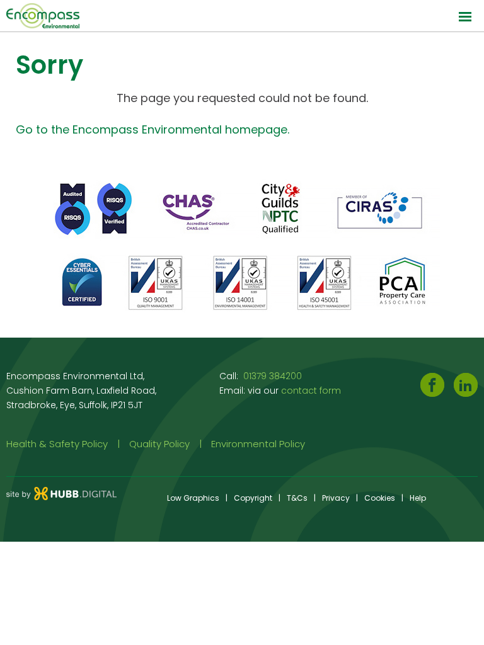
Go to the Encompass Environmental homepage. (152, 129)
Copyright (253, 498)
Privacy (336, 498)
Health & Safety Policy (57, 443)
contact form (311, 390)
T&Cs (297, 498)
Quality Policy (159, 443)
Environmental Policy (258, 443)
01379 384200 (272, 376)
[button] (242, 16)
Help (418, 498)
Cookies (379, 498)
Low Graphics (193, 498)
